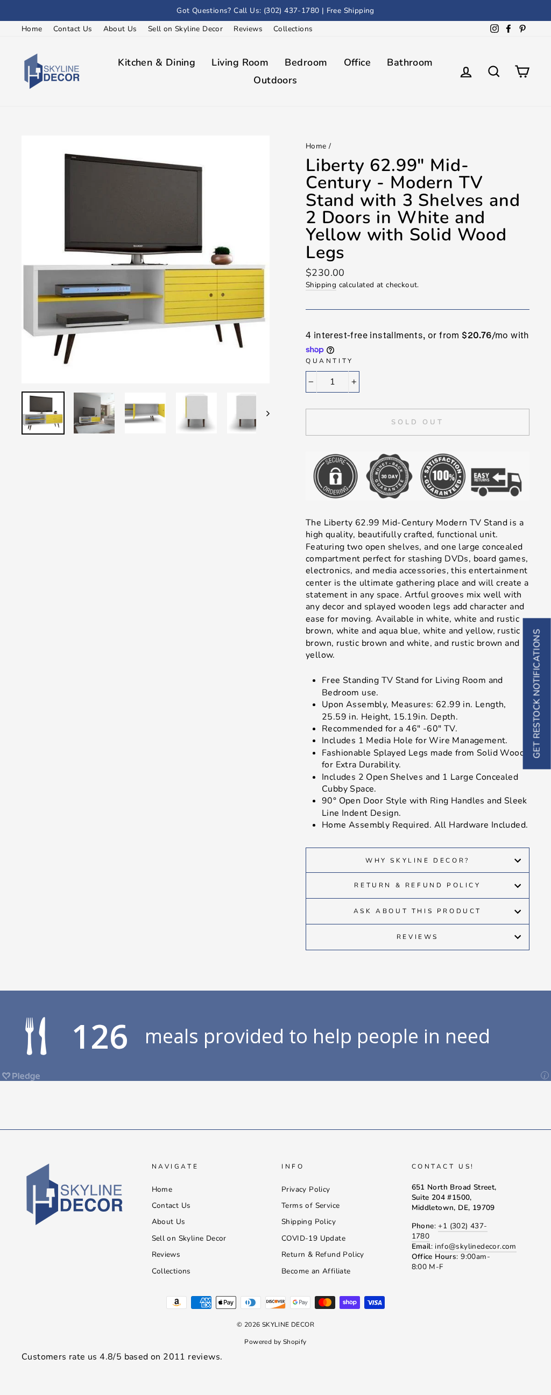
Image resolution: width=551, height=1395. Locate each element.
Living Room (240, 62)
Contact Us (73, 29)
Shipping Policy (308, 1221)
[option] (275, 10)
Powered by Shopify (275, 1341)
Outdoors (275, 80)
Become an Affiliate (316, 1271)
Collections (293, 29)
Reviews (248, 29)
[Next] (263, 413)
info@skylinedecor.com (475, 1246)
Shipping (321, 285)
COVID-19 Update (313, 1238)
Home (32, 29)
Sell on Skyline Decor (185, 29)
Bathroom (410, 62)
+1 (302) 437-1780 (450, 1231)
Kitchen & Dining (156, 62)
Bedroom (306, 62)
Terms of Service (310, 1205)
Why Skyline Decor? (417, 860)
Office (357, 62)
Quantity (330, 361)
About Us (120, 29)
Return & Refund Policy (417, 885)
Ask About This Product (418, 911)
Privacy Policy (305, 1189)
